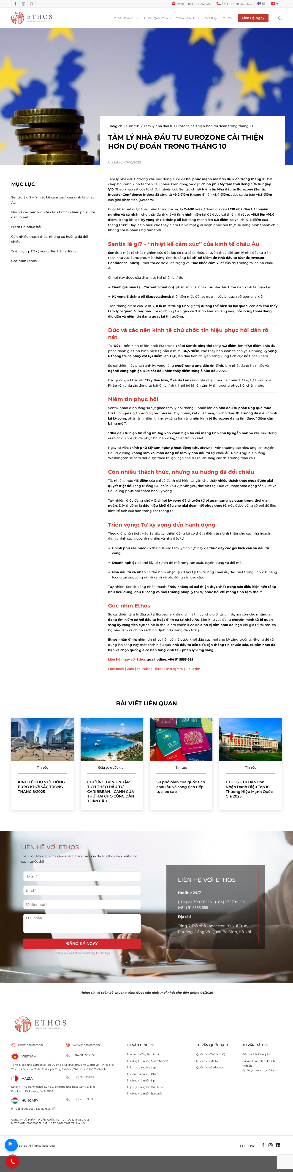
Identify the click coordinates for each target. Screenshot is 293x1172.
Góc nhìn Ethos (24, 261)
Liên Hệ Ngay (253, 18)
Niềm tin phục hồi (26, 227)
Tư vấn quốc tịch (156, 18)
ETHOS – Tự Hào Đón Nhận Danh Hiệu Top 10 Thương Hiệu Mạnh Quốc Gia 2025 (249, 789)
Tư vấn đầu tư (186, 18)
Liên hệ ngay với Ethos (127, 659)
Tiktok (158, 669)
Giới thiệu (211, 18)
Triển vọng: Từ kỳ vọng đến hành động (43, 251)
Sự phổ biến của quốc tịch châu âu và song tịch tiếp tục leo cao (180, 787)
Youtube (143, 669)
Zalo (130, 669)
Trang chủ (116, 126)
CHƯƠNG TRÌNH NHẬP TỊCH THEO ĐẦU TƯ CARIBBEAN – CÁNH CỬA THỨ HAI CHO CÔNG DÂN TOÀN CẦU (110, 791)
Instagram (174, 669)
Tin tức (228, 18)
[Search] (278, 18)
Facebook (116, 669)
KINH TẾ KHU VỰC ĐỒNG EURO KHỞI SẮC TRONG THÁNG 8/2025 (41, 787)
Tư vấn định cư (124, 18)
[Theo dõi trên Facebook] (15, 4)
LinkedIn (193, 669)
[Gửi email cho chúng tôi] (31, 4)
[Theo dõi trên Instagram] (23, 4)
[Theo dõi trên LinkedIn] (278, 1146)
